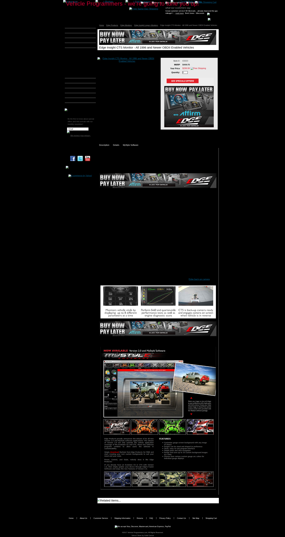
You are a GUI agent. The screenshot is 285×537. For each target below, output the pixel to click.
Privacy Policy (165, 518)
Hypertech (74, 85)
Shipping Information (122, 518)
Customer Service (101, 518)
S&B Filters (74, 95)
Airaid (72, 30)
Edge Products (112, 25)
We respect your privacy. (80, 136)
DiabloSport (74, 45)
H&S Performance (77, 80)
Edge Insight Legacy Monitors (146, 25)
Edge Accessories (78, 76)
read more (179, 13)
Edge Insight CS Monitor (114, 506)
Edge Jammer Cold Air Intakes (79, 63)
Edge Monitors (126, 25)
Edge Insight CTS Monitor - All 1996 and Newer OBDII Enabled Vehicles (176, 507)
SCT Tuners (74, 100)
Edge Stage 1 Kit (77, 68)
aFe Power (74, 25)
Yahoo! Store (136, 535)
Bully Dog (73, 40)
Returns (140, 518)
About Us (83, 518)
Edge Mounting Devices (80, 72)
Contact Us (181, 518)
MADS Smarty (75, 90)
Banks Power (75, 35)
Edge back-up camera (199, 279)
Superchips (74, 105)
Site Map (195, 518)
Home (101, 25)
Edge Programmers (78, 54)
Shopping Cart (211, 518)
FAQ (151, 518)
